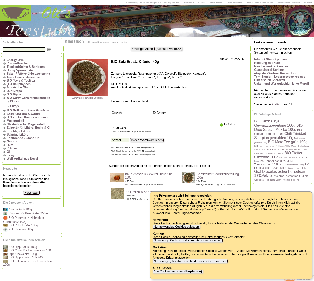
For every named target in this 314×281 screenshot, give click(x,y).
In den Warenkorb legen (146, 140)
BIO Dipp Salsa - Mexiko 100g (278, 127)
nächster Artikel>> (169, 49)
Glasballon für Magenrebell (26, 124)
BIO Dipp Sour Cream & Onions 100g (272, 146)
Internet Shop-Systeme (270, 59)
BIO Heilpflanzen (19, 84)
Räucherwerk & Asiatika (271, 66)
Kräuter (12, 148)
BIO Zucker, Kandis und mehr (28, 117)
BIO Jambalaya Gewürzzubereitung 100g (274, 123)
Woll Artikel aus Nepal (22, 158)
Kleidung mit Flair (267, 63)
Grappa (12, 141)
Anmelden (131, 2)
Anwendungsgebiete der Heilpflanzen (159, 2)
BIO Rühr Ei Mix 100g (23, 225)
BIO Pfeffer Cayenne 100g (278, 155)
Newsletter (31, 192)
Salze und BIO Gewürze (23, 114)
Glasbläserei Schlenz (269, 69)
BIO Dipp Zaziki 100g (22, 247)
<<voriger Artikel (142, 49)
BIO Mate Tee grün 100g (288, 142)
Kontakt (308, 2)
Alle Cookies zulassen (177, 271)
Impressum (188, 2)
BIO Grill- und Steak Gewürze (28, 110)
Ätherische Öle (17, 87)
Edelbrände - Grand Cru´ (24, 138)
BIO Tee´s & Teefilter (21, 80)
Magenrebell (15, 120)
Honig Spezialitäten (20, 70)
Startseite (125, 42)
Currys (14, 106)
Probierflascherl (18, 63)
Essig (11, 155)
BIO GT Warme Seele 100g (293, 168)
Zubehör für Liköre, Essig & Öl (28, 127)
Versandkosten (234, 2)
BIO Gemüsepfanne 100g (292, 165)
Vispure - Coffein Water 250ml (28, 213)
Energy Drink (16, 60)
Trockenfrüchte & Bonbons (26, 66)
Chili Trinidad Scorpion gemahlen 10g (280, 136)
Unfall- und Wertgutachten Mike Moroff (281, 83)
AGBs (275, 104)
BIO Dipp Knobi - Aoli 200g (26, 257)
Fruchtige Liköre (18, 131)
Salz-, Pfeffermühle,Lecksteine (28, 73)
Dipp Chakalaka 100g (22, 254)
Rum (10, 145)
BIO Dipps (14, 94)
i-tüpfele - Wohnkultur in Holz (275, 73)
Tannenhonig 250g (277, 160)
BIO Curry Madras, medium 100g (30, 250)
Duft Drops (14, 91)
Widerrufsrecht (215, 2)
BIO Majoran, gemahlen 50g (286, 175)
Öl (8, 151)
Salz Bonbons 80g (20, 229)
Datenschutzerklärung (288, 2)
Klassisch (16, 101)
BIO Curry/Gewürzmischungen (28, 97)
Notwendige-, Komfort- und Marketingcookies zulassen (190, 261)
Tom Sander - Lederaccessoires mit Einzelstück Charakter (279, 78)
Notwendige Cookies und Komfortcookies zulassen (187, 240)
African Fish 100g (20, 209)
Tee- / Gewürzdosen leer (24, 77)
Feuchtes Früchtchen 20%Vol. (286, 149)
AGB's (201, 2)
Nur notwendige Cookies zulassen (176, 226)
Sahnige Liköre (17, 134)
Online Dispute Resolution (259, 2)
